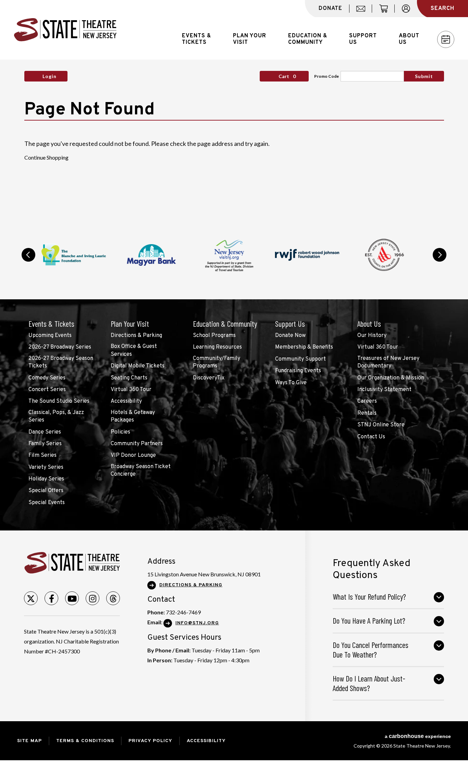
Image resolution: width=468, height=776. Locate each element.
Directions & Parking (136, 335)
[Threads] (113, 598)
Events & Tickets (51, 324)
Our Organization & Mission (390, 378)
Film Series (42, 455)
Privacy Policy (150, 741)
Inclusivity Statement (384, 389)
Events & (196, 39)
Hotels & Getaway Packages (133, 416)
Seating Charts (129, 378)
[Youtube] (72, 598)
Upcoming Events (50, 335)
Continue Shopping (46, 157)
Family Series (45, 443)
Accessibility (126, 401)
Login (49, 76)
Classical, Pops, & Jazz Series (56, 416)
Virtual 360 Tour (131, 389)
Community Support (300, 359)
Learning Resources (217, 347)
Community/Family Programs (216, 362)
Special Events (46, 502)
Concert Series (47, 389)
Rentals (367, 413)
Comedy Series (46, 378)
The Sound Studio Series (58, 401)
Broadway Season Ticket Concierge (141, 470)
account (409, 12)
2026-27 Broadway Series (59, 347)
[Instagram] (92, 598)
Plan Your (249, 39)
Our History (371, 335)
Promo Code (326, 76)
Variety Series (45, 467)
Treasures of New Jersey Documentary (388, 362)
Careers (367, 401)
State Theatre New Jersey (65, 29)
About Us (369, 324)
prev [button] (28, 255)
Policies (120, 432)
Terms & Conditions (85, 741)
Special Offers (45, 490)
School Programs (214, 335)
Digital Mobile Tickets (137, 366)
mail (363, 12)
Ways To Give (291, 382)
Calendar (445, 39)
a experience (418, 736)
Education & (307, 39)
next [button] (439, 255)
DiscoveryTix (208, 378)
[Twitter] (31, 598)
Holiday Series (46, 479)
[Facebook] (51, 598)
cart (386, 12)
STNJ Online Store (381, 425)
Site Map (29, 741)
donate (330, 8)
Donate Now (290, 335)
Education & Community (225, 324)
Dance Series (44, 432)
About (409, 39)
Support (363, 39)
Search (442, 8)
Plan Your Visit (130, 324)
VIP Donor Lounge (133, 455)
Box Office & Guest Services (134, 350)
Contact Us (371, 437)
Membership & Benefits (304, 347)
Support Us (290, 324)
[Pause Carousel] (420, 237)
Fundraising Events (298, 370)
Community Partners (137, 443)
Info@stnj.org (197, 623)
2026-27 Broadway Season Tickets (60, 362)
